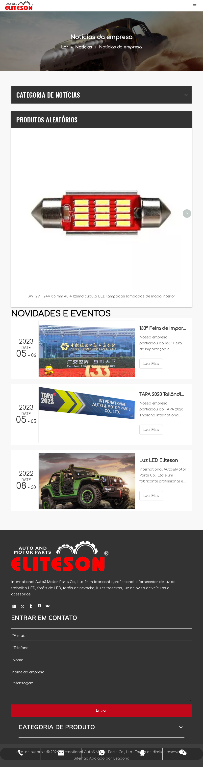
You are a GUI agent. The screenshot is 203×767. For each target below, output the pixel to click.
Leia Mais (151, 363)
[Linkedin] (14, 607)
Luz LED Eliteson (158, 460)
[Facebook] (39, 607)
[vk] (48, 607)
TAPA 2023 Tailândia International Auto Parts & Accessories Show (162, 394)
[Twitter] (23, 607)
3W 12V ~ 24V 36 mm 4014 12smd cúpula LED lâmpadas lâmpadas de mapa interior (101, 296)
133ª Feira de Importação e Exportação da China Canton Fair (162, 328)
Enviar (101, 710)
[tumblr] (31, 607)
